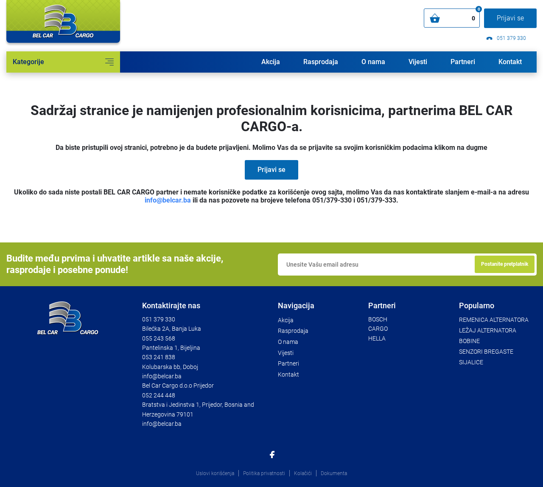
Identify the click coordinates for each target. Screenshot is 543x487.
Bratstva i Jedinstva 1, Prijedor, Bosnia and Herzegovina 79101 (198, 409)
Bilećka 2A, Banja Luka (171, 328)
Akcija (270, 62)
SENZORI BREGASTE (486, 351)
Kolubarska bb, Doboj (170, 366)
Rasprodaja (320, 62)
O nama (373, 62)
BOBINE (469, 341)
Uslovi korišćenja (215, 473)
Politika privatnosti (264, 473)
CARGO (378, 328)
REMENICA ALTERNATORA (494, 319)
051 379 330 (510, 38)
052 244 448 (158, 395)
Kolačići (303, 473)
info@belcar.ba (168, 200)
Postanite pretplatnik (504, 264)
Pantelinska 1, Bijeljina (171, 347)
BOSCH (377, 319)
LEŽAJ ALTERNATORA (487, 330)
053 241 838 (158, 357)
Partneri (463, 62)
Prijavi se (510, 18)
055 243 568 (158, 338)
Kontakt (510, 62)
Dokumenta (334, 473)
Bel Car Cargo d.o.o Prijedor (178, 385)
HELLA (377, 338)
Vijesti (418, 62)
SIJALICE (471, 362)
